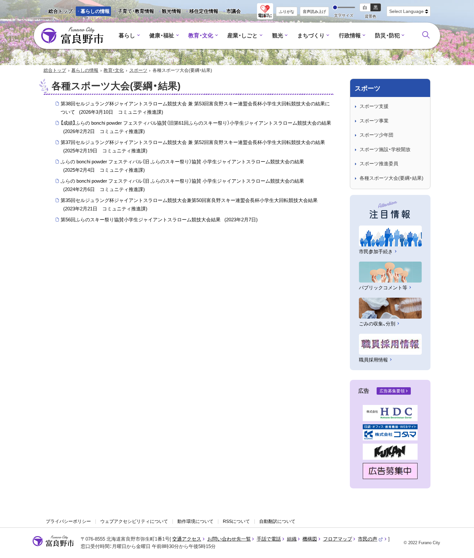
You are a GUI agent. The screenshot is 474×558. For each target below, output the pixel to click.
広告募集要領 (392, 391)
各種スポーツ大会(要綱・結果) (391, 178)
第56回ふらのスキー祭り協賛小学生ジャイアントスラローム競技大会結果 (159, 219)
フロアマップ (337, 539)
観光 (277, 36)
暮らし (127, 36)
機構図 (309, 539)
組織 (292, 539)
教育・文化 (200, 36)
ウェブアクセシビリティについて (134, 521)
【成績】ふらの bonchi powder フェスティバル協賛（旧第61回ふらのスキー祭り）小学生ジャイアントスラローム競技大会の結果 (196, 127)
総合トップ (60, 11)
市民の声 (370, 539)
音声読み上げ (314, 11)
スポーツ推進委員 (379, 163)
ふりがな (286, 11)
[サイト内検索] (426, 35)
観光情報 (169, 12)
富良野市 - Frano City (72, 35)
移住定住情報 (201, 12)
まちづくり (311, 36)
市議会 (233, 11)
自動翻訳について (277, 521)
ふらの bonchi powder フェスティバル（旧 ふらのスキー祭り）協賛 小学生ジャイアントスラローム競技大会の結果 (182, 166)
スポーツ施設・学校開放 (385, 149)
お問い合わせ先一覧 (229, 539)
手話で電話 (269, 539)
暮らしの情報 (95, 11)
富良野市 (53, 541)
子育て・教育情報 (136, 11)
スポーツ (138, 70)
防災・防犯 (387, 36)
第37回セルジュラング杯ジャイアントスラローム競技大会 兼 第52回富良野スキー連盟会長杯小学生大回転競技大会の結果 (193, 146)
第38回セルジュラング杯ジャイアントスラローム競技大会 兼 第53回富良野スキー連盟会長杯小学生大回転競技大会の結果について (195, 108)
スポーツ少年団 (376, 135)
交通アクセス (186, 539)
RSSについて (236, 521)
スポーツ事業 (374, 120)
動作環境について (195, 521)
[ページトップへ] (460, 546)
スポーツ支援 (374, 106)
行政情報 (350, 36)
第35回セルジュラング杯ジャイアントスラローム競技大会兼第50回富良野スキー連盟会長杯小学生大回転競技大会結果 (189, 204)
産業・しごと (242, 36)
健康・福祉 (161, 36)
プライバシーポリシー (68, 521)
